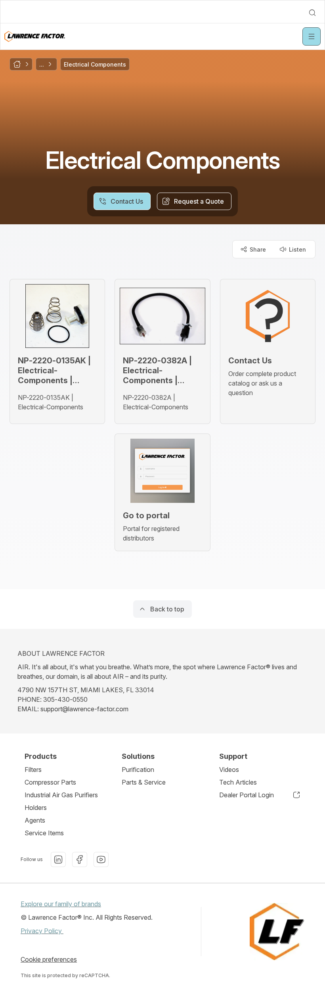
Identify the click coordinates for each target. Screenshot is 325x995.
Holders (36, 808)
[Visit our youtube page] (101, 859)
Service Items (44, 833)
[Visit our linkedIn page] (58, 859)
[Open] (311, 36)
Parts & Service (144, 782)
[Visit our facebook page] (79, 859)
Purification (138, 769)
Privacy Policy (42, 931)
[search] (312, 13)
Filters (33, 769)
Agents (35, 820)
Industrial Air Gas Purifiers (61, 795)
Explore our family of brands (61, 904)
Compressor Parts (50, 782)
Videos (229, 769)
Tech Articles (238, 782)
